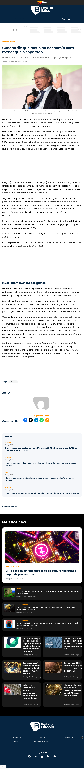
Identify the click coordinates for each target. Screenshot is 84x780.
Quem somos (15, 737)
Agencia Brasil (42, 415)
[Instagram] (42, 756)
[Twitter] (35, 756)
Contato (15, 741)
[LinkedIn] (48, 756)
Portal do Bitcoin (42, 10)
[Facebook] (29, 756)
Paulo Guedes (13, 382)
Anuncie (41, 737)
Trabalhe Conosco (42, 741)
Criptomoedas (8, 42)
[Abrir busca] (63, 19)
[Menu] (69, 19)
